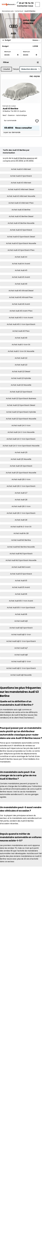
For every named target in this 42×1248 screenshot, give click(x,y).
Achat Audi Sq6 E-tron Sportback (21, 641)
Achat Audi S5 (21, 580)
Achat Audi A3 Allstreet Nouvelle (21, 196)
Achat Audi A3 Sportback (21, 230)
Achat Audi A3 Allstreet (21, 182)
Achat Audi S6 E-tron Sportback (21, 607)
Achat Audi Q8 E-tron (21, 506)
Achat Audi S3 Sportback (21, 574)
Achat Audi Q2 (21, 358)
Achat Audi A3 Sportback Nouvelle (21, 243)
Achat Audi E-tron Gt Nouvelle (21, 351)
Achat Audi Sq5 (21, 621)
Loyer (35, 46)
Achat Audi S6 (21, 594)
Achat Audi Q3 (21, 364)
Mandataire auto (8, 11)
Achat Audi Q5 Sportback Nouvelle (21, 472)
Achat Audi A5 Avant (21, 277)
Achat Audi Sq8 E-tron (21, 661)
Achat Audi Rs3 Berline (21, 540)
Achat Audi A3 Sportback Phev (21, 250)
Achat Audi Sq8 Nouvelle (21, 675)
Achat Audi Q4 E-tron (21, 425)
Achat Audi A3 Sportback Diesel (21, 236)
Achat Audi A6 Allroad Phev (21, 297)
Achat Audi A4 (21, 257)
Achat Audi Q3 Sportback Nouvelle (21, 418)
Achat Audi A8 (21, 338)
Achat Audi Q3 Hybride (21, 378)
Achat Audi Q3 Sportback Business (21, 398)
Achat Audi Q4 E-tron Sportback (21, 439)
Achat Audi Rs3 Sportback (21, 553)
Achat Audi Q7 (21, 493)
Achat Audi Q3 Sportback (21, 391)
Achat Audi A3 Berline (21, 209)
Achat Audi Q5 (21, 452)
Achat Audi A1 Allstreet (21, 169)
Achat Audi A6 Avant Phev (21, 311)
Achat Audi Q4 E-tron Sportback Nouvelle (21, 445)
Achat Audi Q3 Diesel (21, 371)
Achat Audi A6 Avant (21, 304)
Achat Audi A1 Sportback (21, 176)
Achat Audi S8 (21, 614)
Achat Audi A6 (21, 284)
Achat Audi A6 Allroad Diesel (21, 290)
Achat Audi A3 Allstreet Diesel (21, 189)
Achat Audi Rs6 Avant (21, 567)
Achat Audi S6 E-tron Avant (21, 600)
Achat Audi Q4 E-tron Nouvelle (21, 432)
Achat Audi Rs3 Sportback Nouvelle (21, 560)
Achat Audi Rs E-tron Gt (21, 526)
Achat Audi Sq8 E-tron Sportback (21, 668)
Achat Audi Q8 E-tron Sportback (21, 513)
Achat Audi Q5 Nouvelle (21, 459)
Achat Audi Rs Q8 (21, 533)
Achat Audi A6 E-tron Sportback (21, 324)
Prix (27, 46)
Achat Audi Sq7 (21, 648)
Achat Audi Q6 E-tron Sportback (21, 486)
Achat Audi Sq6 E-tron (21, 634)
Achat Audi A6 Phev (21, 331)
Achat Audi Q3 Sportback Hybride (21, 412)
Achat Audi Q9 (21, 520)
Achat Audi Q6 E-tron (21, 479)
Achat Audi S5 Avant (21, 587)
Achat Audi (20, 11)
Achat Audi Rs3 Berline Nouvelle (21, 547)
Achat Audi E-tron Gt (21, 344)
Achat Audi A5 (21, 270)
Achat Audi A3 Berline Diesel (21, 216)
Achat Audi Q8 (21, 499)
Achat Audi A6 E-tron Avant (21, 317)
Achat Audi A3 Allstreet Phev (21, 203)
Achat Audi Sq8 (21, 654)
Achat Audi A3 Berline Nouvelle (21, 223)
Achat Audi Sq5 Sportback (21, 627)
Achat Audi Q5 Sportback (21, 466)
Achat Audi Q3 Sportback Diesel (21, 405)
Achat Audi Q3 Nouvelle (21, 385)
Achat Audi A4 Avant (21, 263)
